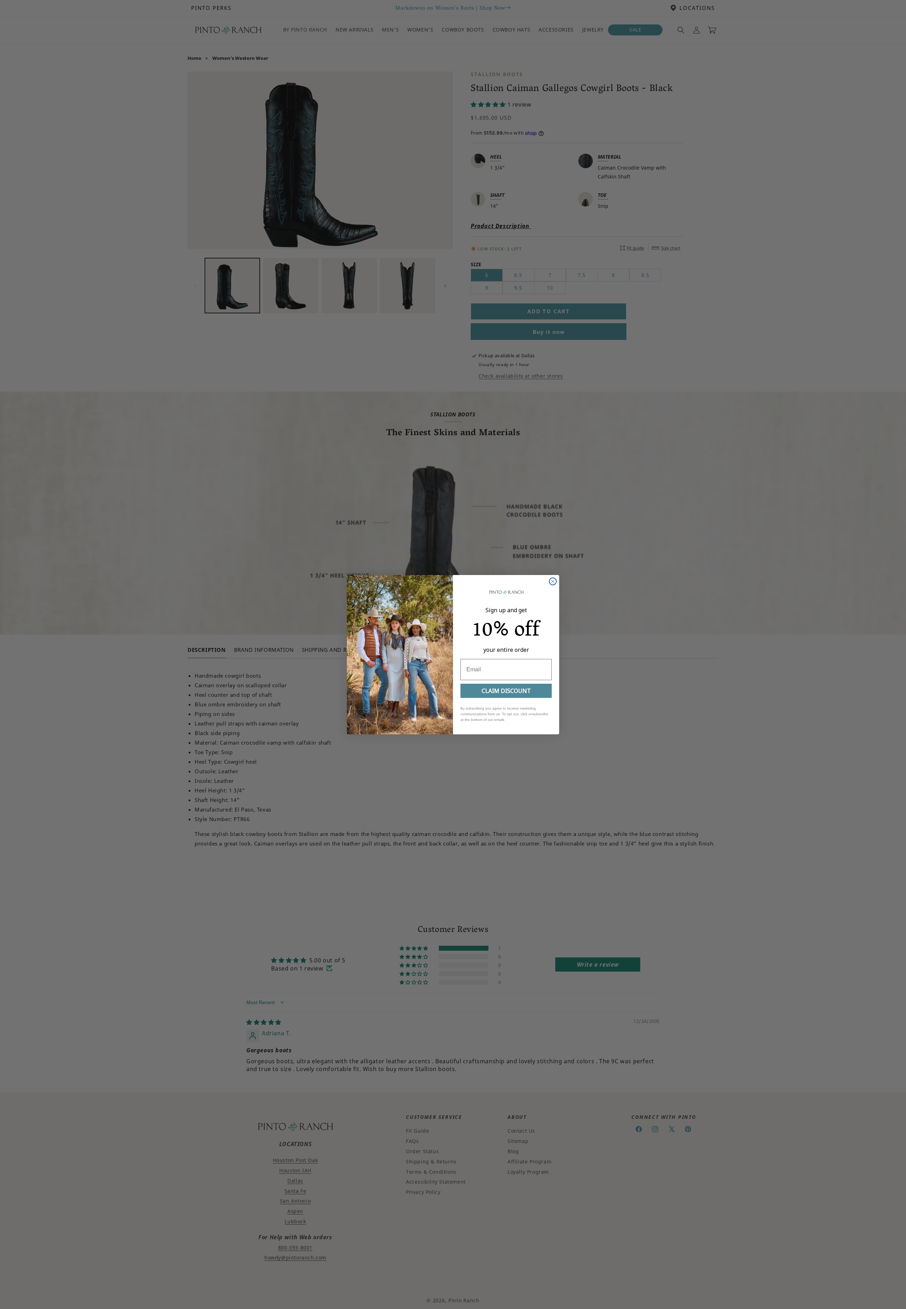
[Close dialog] (552, 581)
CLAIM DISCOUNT (506, 691)
